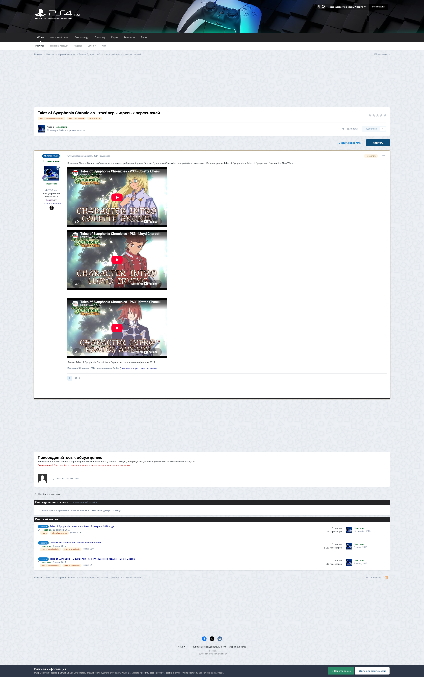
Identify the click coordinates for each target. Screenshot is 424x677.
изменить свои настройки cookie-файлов (160, 673)
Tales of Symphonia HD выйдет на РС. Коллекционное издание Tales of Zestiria (92, 559)
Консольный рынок (59, 37)
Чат (104, 46)
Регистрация (378, 6)
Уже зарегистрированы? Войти (347, 7)
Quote (78, 378)
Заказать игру (82, 37)
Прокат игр (100, 37)
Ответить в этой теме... (68, 478)
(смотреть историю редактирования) (138, 368)
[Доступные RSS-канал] (386, 577)
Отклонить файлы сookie (372, 671)
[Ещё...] (383, 156)
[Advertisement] (212, 84)
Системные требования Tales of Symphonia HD (75, 542)
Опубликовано (82, 156)
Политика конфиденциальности (208, 646)
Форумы (39, 46)
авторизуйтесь (135, 461)
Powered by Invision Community (212, 654)
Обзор (40, 37)
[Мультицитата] (69, 378)
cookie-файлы (58, 673)
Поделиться (351, 129)
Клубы (114, 37)
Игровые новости (76, 130)
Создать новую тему (350, 142)
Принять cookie (342, 671)
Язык (181, 646)
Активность (129, 37)
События (92, 46)
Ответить (378, 142)
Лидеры (78, 46)
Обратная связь (237, 646)
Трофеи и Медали (59, 46)
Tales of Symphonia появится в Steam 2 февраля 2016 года (82, 526)
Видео (144, 37)
